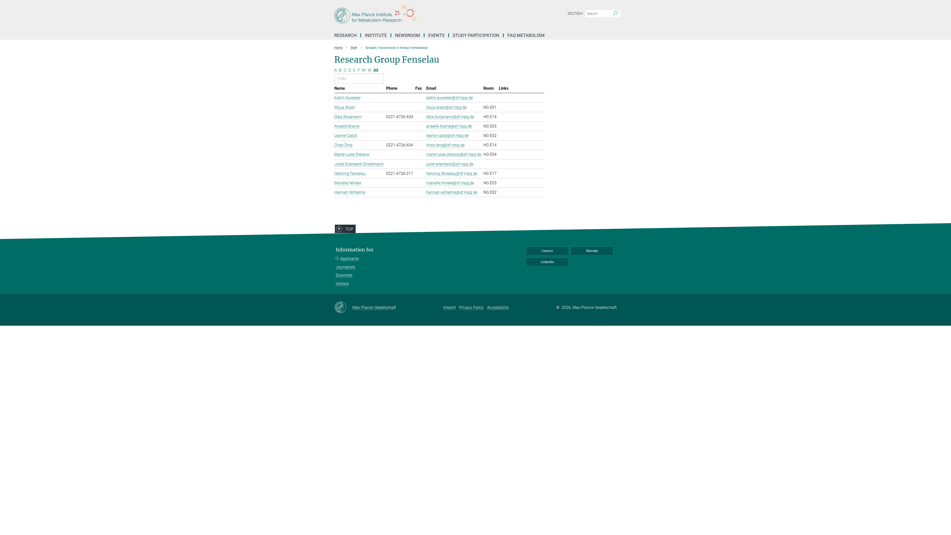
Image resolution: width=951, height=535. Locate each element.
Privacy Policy (471, 307)
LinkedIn (547, 262)
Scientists (344, 275)
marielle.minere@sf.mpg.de (450, 183)
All (375, 70)
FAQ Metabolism (526, 35)
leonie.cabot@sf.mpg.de (447, 135)
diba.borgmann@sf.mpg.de (450, 116)
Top (349, 229)
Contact (547, 251)
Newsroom (407, 35)
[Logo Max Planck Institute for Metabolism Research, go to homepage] (427, 15)
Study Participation (476, 35)
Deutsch (575, 13)
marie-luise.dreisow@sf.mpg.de (453, 154)
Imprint (449, 307)
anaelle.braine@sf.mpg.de (449, 126)
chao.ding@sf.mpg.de (445, 145)
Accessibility (498, 307)
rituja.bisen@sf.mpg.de (446, 107)
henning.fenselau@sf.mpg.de (451, 173)
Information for (354, 250)
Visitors (342, 283)
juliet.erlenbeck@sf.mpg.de (449, 164)
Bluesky (592, 251)
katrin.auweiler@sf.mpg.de (449, 97)
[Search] (615, 13)
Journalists (345, 267)
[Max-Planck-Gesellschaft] (343, 308)
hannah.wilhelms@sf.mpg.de (451, 192)
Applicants (349, 258)
